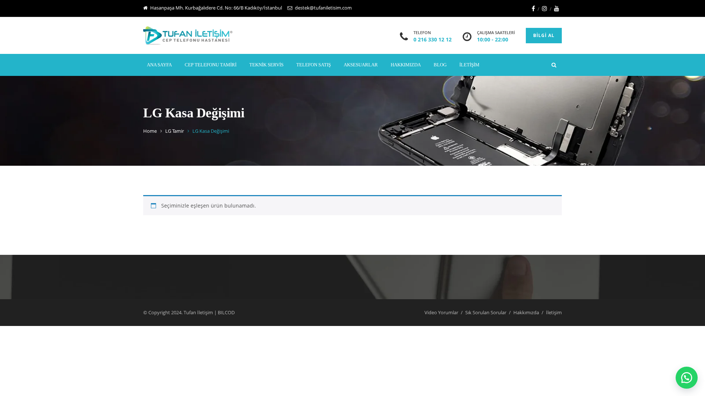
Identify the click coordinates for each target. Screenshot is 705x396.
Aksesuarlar (361, 64)
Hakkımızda (406, 64)
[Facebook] (533, 8)
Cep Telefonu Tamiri (210, 64)
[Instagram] (544, 8)
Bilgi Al (543, 35)
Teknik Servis (266, 64)
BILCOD (226, 312)
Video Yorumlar (441, 312)
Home (150, 131)
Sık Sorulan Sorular (485, 312)
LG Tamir (174, 131)
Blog (440, 64)
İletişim (469, 64)
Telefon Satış (313, 64)
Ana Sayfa (159, 64)
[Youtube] (557, 8)
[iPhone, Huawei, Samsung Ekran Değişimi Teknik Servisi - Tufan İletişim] (187, 35)
